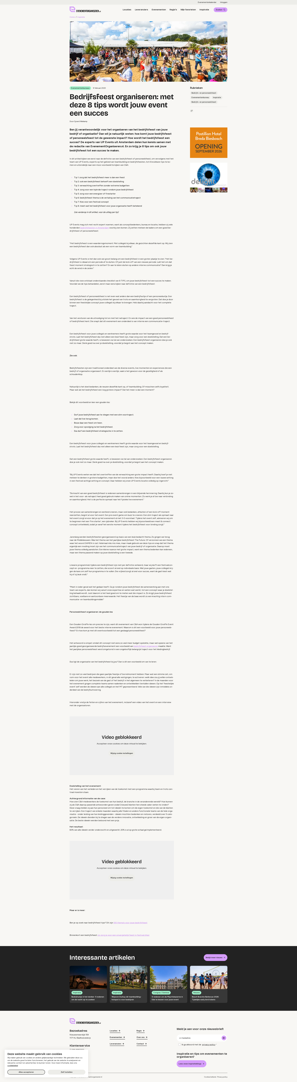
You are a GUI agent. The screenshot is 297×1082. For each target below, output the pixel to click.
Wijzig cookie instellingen (121, 753)
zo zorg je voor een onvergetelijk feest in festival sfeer (123, 935)
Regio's (173, 9)
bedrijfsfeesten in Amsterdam (94, 227)
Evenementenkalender (207, 2)
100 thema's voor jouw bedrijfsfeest (130, 922)
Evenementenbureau (200, 97)
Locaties (127, 9)
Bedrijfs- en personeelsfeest (204, 93)
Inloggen (223, 2)
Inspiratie (204, 9)
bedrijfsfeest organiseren (146, 646)
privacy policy (208, 1044)
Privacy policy (222, 1077)
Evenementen (159, 9)
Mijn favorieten (188, 9)
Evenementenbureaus (80, 88)
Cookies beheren (210, 1077)
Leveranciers (141, 9)
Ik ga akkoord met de (198, 1044)
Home (72, 17)
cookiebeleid (12, 1065)
